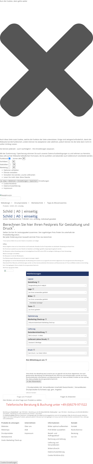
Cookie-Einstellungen (9, 462)
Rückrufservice (76, 430)
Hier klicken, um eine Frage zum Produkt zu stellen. (22, 400)
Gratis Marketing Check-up (11, 440)
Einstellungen (23, 181)
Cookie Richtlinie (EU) (56, 455)
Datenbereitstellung (36, 332)
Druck (30, 350)
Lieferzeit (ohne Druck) (37, 339)
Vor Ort (74, 437)
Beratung (4, 192)
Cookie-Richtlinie (10, 183)
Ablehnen (12, 181)
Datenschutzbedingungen (58, 153)
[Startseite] (6, 195)
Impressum (8, 188)
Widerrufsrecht (53, 448)
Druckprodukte (7, 433)
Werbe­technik (37, 203)
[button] (46, 70)
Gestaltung (32, 282)
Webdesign (5, 203)
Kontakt (28, 192)
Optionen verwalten (11, 170)
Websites (4, 426)
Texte (30, 306)
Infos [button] (5, 244)
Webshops (5, 430)
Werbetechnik (6, 437)
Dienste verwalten (10, 172)
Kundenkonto (70, 192)
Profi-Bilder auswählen (56, 430)
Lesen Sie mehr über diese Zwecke (17, 177)
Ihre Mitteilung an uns (35, 360)
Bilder (30, 296)
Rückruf (13, 192)
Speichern (34, 181)
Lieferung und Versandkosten (53, 443)
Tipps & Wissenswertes (57, 203)
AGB (26, 430)
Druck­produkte (20, 203)
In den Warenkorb (34, 381)
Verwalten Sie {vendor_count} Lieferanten (19, 175)
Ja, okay (4, 181)
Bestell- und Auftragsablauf (53, 434)
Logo (30, 289)
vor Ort (20, 192)
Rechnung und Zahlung (57, 439)
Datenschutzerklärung (12, 186)
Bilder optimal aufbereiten (58, 426)
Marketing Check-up (36, 319)
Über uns (28, 426)
